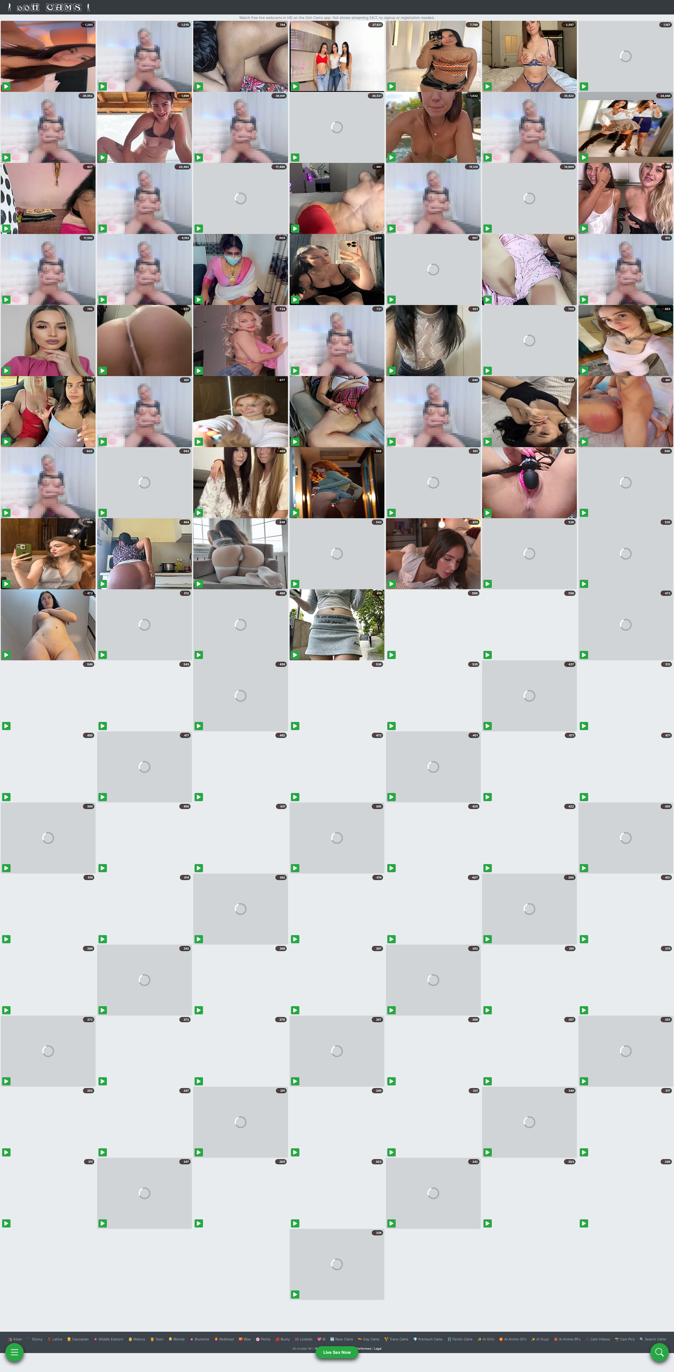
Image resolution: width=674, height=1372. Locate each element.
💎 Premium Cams (428, 1339)
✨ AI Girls (485, 1339)
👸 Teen (156, 1339)
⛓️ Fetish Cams (460, 1339)
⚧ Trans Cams (396, 1339)
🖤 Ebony (34, 1339)
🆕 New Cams (341, 1339)
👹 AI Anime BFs (567, 1339)
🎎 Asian (15, 1339)
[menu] (14, 1352)
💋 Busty (282, 1339)
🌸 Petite (263, 1339)
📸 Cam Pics (625, 1339)
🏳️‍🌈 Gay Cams (368, 1339)
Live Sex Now (337, 1352)
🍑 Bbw (245, 1339)
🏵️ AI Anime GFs (512, 1339)
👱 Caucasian (78, 1339)
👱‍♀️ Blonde (176, 1339)
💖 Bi (321, 1339)
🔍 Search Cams (653, 1339)
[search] (659, 1352)
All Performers (361, 1348)
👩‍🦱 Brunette (199, 1339)
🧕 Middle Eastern (108, 1339)
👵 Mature (136, 1339)
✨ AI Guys (540, 1339)
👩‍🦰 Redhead (224, 1339)
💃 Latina (54, 1339)
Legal (377, 1348)
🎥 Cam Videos (597, 1339)
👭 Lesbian (304, 1339)
